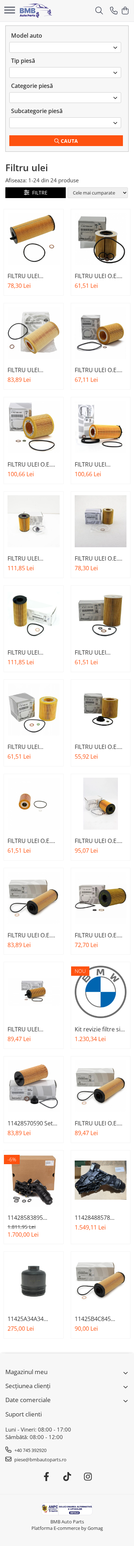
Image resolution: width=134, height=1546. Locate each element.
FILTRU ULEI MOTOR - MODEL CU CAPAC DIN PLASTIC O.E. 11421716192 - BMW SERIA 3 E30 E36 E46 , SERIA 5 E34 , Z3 (98, 652)
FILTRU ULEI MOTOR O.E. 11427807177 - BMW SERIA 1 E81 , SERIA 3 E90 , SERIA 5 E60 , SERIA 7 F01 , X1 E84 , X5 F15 (33, 276)
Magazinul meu (26, 1372)
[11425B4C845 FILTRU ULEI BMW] (101, 1281)
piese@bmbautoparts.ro (39, 1459)
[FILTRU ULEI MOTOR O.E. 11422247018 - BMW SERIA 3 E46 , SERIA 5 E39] (34, 333)
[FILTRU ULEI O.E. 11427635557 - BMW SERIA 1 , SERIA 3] (101, 521)
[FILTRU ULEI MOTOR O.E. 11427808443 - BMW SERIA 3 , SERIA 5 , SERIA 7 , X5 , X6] (101, 427)
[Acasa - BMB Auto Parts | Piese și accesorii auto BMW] (36, 11)
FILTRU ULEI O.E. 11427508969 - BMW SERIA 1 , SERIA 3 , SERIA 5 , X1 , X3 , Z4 (98, 276)
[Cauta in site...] (99, 11)
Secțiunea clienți (27, 1386)
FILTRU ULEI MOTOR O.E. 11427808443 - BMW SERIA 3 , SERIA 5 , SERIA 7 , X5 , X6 (98, 464)
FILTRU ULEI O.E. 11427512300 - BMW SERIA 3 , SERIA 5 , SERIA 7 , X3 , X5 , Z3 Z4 (98, 370)
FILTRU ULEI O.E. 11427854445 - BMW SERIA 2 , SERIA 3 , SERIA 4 (29, 464)
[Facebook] (46, 1476)
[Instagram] (87, 1476)
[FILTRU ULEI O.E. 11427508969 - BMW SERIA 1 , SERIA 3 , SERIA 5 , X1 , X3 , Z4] (101, 239)
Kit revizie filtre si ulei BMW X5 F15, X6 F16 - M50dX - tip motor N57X (100, 1029)
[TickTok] (67, 1476)
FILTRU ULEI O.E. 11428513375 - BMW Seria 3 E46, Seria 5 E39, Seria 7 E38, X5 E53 (33, 841)
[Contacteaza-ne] (114, 11)
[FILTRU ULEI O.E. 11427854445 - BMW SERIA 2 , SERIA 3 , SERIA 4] (34, 427)
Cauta (68, 140)
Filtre (38, 192)
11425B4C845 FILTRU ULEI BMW (98, 1319)
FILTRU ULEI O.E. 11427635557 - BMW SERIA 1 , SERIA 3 (96, 558)
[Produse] (9, 11)
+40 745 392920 (29, 1450)
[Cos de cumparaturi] (125, 11)
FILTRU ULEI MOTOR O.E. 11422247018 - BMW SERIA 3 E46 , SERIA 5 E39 (32, 370)
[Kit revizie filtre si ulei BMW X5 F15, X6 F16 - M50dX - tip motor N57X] (101, 992)
